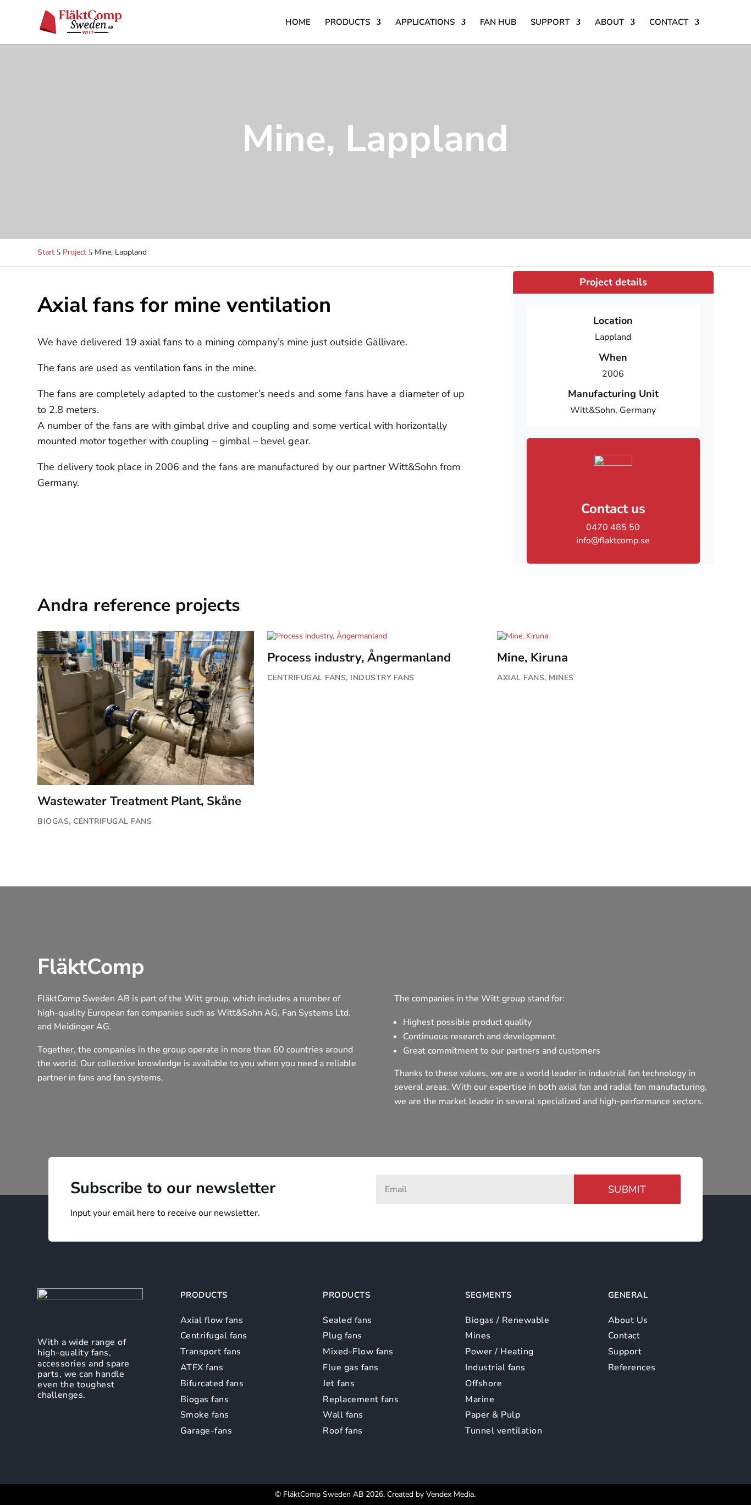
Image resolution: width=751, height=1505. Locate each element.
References (632, 1367)
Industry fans (382, 677)
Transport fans (210, 1352)
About (609, 22)
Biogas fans (204, 1399)
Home (298, 22)
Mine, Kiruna (532, 657)
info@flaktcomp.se (613, 540)
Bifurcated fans (212, 1383)
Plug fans (342, 1336)
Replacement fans (361, 1399)
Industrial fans (495, 1367)
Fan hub (498, 22)
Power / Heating (499, 1352)
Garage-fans (206, 1431)
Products (347, 22)
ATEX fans (202, 1367)
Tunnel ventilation (503, 1431)
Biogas (53, 821)
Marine (479, 1399)
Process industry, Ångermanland (359, 657)
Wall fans (343, 1415)
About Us (628, 1320)
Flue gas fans (351, 1367)
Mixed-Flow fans (358, 1352)
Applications (425, 22)
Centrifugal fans (112, 821)
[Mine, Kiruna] (605, 636)
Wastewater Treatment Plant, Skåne (139, 801)
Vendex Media (450, 1494)
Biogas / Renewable (507, 1320)
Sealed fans (347, 1320)
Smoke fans (204, 1415)
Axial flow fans (212, 1320)
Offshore (483, 1383)
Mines (561, 677)
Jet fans (339, 1383)
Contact (668, 22)
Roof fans (343, 1431)
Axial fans (520, 677)
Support (550, 22)
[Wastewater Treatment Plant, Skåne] (145, 708)
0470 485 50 (613, 527)
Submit (627, 1189)
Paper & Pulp (492, 1415)
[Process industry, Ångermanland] (375, 636)
